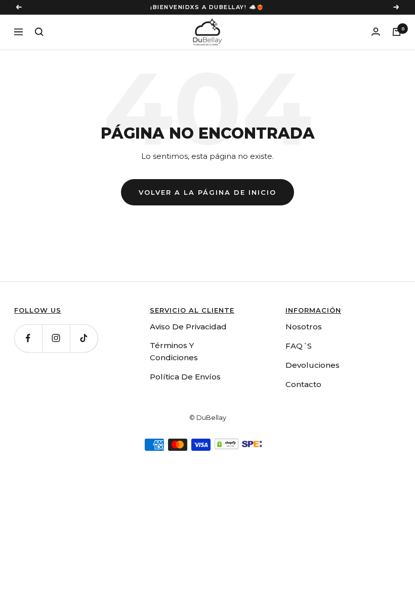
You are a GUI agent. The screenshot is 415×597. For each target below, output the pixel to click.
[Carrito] (396, 31)
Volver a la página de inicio (207, 192)
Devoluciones (312, 365)
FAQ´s (298, 346)
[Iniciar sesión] (375, 31)
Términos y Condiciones (174, 351)
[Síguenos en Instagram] (56, 338)
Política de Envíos (185, 376)
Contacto (303, 384)
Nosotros (303, 326)
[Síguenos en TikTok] (84, 338)
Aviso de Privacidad (188, 326)
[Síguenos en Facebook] (28, 338)
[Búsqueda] (39, 31)
